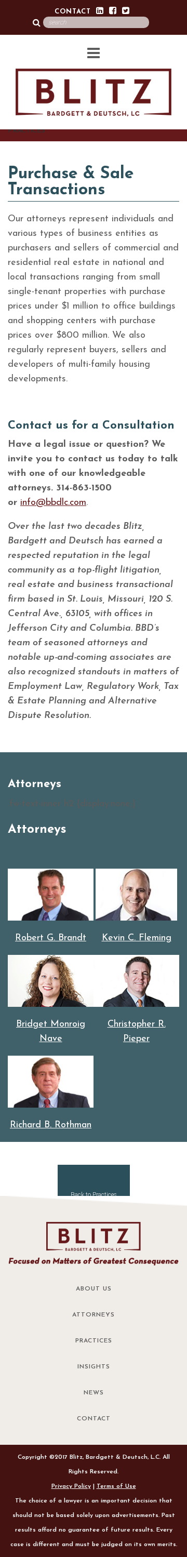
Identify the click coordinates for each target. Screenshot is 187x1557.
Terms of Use (116, 1486)
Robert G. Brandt (50, 938)
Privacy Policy (71, 1486)
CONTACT (73, 11)
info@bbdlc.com (53, 503)
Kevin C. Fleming (136, 938)
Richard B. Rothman (50, 1125)
